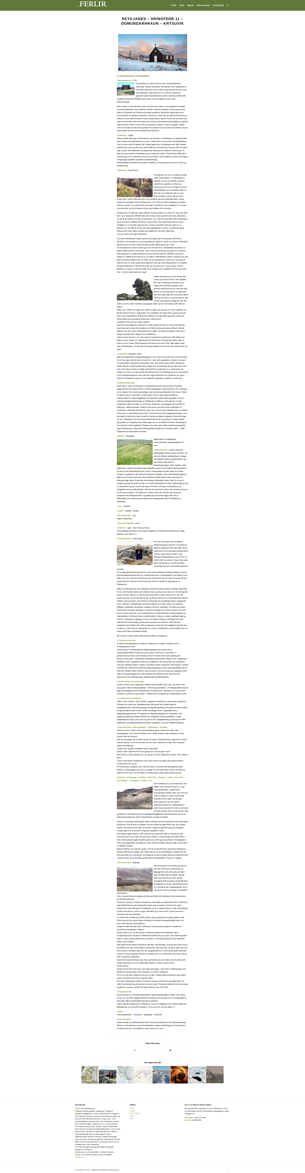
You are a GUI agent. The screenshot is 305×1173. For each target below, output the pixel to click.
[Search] (227, 5)
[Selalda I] (143, 1075)
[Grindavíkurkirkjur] (215, 1075)
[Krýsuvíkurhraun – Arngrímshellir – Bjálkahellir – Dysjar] (179, 1075)
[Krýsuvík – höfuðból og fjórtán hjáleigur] (125, 1075)
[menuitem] (173, 5)
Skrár (131, 1118)
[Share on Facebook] (134, 1050)
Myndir (132, 1116)
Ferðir (132, 1108)
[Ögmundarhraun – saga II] (90, 1075)
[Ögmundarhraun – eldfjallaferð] (161, 1075)
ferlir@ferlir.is (79, 1157)
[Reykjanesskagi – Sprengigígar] (197, 1075)
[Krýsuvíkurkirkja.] (152, 52)
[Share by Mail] (170, 1050)
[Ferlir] (93, 5)
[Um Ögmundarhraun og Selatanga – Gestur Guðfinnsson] (107, 1075)
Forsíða (132, 1111)
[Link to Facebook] (228, 1170)
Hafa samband (135, 1113)
